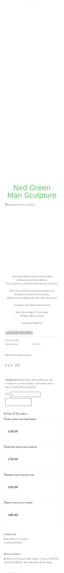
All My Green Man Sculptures (33, 380)
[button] (32, 2)
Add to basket (18, 402)
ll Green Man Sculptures (23, 387)
